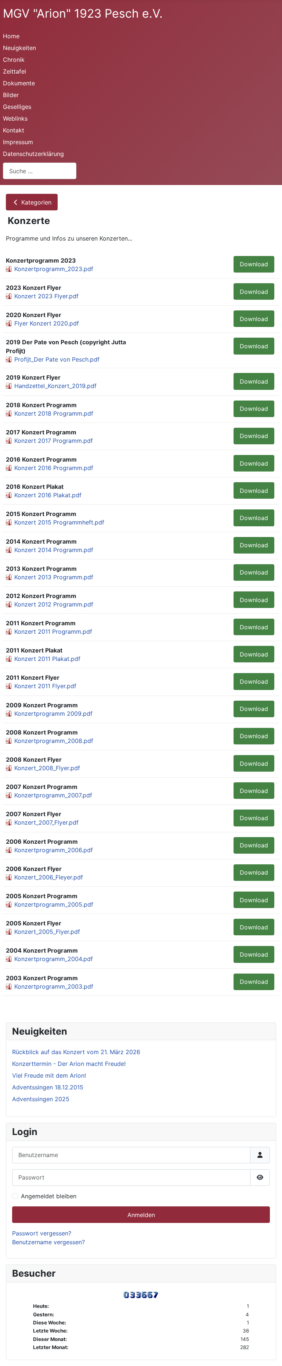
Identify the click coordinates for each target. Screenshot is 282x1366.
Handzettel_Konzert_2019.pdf (55, 385)
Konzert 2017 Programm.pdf (53, 440)
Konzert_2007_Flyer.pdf (46, 822)
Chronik (14, 59)
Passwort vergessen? (41, 1233)
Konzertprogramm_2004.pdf (53, 959)
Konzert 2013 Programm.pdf (53, 577)
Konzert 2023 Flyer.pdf (46, 296)
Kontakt (13, 130)
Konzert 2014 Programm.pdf (53, 550)
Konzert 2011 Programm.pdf (53, 631)
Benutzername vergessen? (48, 1242)
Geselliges (17, 106)
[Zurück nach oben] (269, 1352)
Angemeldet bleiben (48, 1196)
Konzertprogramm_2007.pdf (53, 795)
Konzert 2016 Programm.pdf (53, 468)
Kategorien (35, 202)
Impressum (18, 142)
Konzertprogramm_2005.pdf (53, 904)
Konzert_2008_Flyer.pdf (47, 768)
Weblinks (15, 118)
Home (11, 36)
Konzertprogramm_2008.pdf (53, 740)
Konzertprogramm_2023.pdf (53, 269)
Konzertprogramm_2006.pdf (53, 850)
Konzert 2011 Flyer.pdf (45, 686)
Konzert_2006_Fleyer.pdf (48, 877)
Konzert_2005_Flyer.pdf (47, 931)
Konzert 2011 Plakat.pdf (47, 658)
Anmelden (141, 1215)
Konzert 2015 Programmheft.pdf (59, 522)
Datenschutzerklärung (33, 153)
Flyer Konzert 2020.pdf (46, 323)
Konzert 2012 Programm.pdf (53, 604)
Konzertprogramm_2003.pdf (53, 986)
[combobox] (39, 171)
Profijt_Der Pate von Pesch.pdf (57, 359)
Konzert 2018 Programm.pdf (53, 413)
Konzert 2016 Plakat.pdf (48, 495)
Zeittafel (14, 71)
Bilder (11, 95)
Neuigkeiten (19, 47)
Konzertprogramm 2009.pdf (53, 713)
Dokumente (19, 83)
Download (254, 264)
